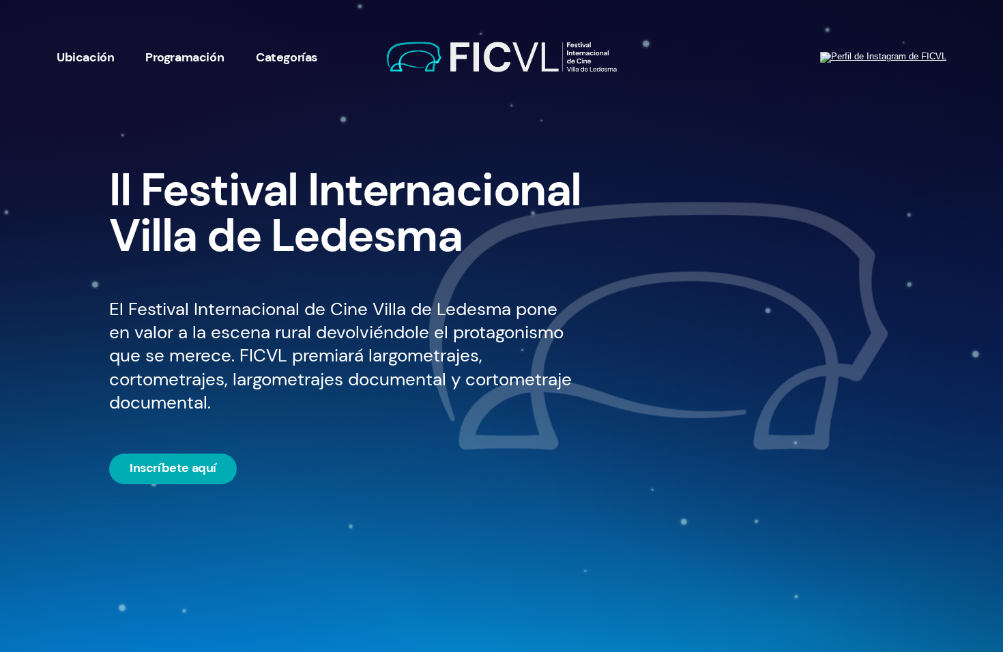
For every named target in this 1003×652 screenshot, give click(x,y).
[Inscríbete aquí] (173, 468)
